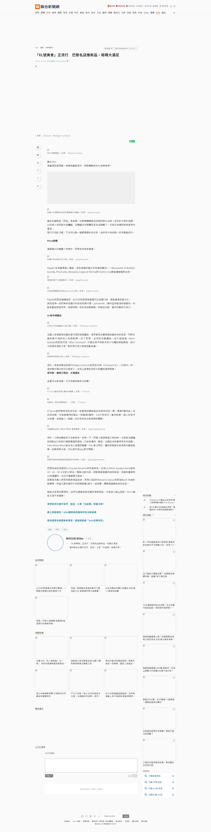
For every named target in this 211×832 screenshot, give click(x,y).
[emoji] (129, 775)
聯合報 (112, 6)
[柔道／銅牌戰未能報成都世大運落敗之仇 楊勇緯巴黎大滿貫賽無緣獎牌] (86, 575)
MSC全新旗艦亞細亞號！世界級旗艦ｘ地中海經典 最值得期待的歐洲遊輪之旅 (120, 694)
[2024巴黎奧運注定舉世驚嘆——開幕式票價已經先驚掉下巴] (51, 575)
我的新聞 (165, 6)
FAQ (74, 821)
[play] (111, 48)
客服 (78, 821)
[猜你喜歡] (175, 515)
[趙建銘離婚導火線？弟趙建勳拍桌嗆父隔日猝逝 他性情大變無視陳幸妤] (159, 624)
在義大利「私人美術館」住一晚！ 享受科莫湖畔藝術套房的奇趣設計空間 (51, 662)
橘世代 (117, 12)
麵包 (50, 529)
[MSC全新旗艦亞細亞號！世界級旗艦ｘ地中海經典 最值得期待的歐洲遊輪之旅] (120, 680)
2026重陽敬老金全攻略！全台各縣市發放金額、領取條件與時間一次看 (159, 606)
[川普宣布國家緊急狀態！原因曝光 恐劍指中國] (159, 750)
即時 (37, 12)
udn (36, 47)
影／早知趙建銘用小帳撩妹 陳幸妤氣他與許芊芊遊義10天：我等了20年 (159, 543)
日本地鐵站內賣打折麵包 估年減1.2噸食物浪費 (120, 589)
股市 (88, 12)
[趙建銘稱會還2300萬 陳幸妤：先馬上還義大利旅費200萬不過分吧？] (159, 655)
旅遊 (158, 12)
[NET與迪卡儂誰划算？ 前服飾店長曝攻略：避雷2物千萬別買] (159, 561)
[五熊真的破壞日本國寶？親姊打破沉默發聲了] (159, 718)
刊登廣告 (67, 821)
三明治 (64, 529)
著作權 (101, 821)
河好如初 (131, 6)
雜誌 (164, 12)
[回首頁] (50, 6)
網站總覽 (144, 821)
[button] (171, 6)
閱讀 (152, 12)
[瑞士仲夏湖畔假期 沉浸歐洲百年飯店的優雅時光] (51, 680)
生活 (99, 12)
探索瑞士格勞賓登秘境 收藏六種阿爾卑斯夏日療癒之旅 (86, 662)
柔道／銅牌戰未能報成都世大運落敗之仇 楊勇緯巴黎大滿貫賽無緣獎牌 (86, 589)
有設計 (140, 6)
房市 (93, 12)
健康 (110, 12)
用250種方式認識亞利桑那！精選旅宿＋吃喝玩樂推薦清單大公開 (162, 508)
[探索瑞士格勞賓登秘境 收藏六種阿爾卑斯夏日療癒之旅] (86, 647)
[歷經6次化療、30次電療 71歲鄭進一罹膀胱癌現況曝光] (159, 687)
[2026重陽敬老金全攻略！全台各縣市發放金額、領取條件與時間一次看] (159, 592)
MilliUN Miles (61, 61)
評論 (129, 12)
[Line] (38, 155)
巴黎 (57, 529)
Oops (146, 12)
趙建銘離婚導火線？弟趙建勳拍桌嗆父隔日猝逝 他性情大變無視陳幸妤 (159, 638)
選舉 (48, 12)
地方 (76, 12)
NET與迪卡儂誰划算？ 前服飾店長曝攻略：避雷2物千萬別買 (159, 575)
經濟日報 (121, 6)
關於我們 (135, 821)
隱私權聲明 (109, 821)
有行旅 (149, 6)
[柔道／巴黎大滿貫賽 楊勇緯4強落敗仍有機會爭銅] (51, 607)
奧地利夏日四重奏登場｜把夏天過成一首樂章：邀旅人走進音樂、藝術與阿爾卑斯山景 (120, 662)
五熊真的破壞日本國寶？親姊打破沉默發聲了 (158, 732)
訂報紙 (127, 821)
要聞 (43, 12)
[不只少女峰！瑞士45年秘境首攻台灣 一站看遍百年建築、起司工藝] (86, 680)
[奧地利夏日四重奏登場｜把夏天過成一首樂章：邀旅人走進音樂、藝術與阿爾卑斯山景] (120, 647)
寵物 (104, 12)
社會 (71, 12)
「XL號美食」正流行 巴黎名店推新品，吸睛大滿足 (93, 543)
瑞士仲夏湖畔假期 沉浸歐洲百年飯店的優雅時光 (51, 694)
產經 (82, 12)
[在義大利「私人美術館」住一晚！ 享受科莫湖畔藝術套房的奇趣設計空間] (51, 647)
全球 (65, 12)
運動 (60, 12)
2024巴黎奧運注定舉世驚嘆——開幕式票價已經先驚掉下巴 (51, 589)
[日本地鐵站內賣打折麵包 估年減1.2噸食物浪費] (120, 575)
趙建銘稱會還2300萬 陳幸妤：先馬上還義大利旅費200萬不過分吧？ (159, 669)
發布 (134, 776)
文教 (123, 12)
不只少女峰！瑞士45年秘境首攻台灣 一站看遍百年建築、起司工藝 (86, 694)
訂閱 (125, 816)
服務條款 (95, 821)
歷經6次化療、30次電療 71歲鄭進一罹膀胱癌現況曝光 (159, 701)
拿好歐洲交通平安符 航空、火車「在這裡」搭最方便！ (95, 547)
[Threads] (38, 162)
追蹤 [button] (89, 538)
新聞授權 (86, 821)
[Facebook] (38, 147)
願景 (156, 6)
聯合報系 (119, 821)
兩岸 (135, 12)
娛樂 (54, 12)
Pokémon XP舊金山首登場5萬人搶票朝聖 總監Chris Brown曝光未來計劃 (162, 501)
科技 (140, 12)
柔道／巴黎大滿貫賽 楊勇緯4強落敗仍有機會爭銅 (50, 622)
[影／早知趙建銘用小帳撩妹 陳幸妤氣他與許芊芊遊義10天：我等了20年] (159, 529)
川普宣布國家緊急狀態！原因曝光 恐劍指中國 (158, 763)
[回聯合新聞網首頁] (37, 6)
